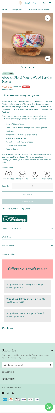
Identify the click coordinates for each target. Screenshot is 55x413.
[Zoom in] (48, 58)
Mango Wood (18, 9)
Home (4, 9)
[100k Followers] (8, 393)
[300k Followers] (3, 393)
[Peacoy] (27, 3)
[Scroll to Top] (50, 399)
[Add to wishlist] (48, 18)
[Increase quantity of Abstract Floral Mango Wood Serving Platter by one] (50, 186)
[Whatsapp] (13, 393)
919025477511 (15, 218)
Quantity (5, 186)
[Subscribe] (50, 365)
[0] (50, 3)
